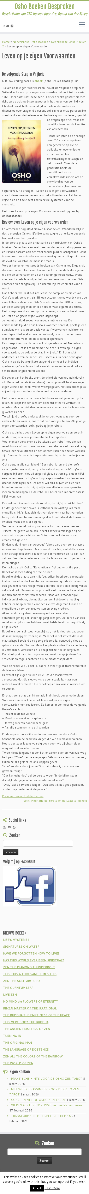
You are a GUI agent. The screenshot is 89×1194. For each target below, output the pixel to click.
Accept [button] (37, 1188)
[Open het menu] (82, 25)
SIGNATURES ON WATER (21, 947)
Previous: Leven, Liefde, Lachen (22, 796)
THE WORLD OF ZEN (18, 1063)
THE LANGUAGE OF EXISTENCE (26, 1049)
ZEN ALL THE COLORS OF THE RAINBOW (33, 1056)
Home (6, 42)
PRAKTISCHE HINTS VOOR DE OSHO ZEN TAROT (46, 1079)
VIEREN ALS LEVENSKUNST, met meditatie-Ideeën (46, 1105)
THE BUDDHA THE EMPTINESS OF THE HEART (36, 1015)
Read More (52, 1188)
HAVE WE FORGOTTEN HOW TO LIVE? (31, 953)
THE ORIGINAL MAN (17, 1043)
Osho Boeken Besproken (44, 6)
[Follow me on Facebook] (13, 26)
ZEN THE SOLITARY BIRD (21, 981)
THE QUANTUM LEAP (18, 988)
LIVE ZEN (10, 995)
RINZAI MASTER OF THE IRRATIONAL (30, 1008)
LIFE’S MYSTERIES (16, 940)
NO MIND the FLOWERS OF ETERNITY (30, 1001)
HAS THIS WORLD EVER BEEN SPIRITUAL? (33, 960)
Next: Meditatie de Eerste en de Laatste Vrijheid (55, 801)
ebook (39, 81)
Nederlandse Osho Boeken (30, 42)
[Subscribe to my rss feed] (4, 26)
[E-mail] (8, 26)
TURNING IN (12, 1036)
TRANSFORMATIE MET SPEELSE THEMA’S (41, 1116)
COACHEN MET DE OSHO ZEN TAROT (38, 1100)
